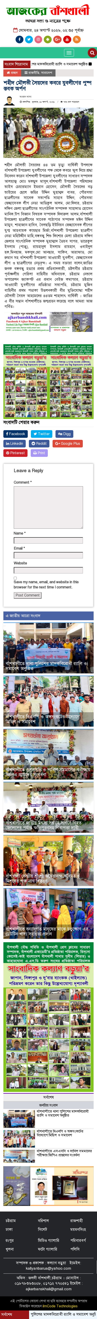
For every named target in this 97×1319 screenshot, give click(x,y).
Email (19, 548)
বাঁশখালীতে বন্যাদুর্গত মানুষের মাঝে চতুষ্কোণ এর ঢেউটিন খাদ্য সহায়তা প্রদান (47, 931)
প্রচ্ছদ (14, 73)
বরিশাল (43, 1220)
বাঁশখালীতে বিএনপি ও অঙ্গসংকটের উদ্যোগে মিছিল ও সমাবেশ (43, 719)
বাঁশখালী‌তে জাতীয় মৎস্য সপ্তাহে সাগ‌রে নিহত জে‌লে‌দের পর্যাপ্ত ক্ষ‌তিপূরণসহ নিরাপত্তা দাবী (43, 825)
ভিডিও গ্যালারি (48, 1240)
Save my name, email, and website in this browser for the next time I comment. (46, 584)
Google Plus (70, 443)
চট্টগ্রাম (11, 1220)
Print (41, 453)
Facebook (16, 434)
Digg (66, 434)
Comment (23, 482)
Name (20, 533)
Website (20, 563)
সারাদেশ (46, 73)
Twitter (43, 434)
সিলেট (42, 1229)
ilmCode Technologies (60, 1306)
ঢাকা (9, 1229)
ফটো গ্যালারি (47, 1249)
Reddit (41, 443)
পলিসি (75, 1249)
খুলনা (10, 1249)
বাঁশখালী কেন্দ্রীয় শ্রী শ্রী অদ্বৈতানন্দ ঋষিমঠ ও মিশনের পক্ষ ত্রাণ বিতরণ (43, 878)
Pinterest (17, 453)
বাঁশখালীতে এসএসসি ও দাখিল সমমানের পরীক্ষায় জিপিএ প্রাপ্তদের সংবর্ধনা (48, 772)
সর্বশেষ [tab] (48, 1097)
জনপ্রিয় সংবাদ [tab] (48, 1105)
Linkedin (16, 443)
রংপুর (10, 1240)
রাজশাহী (76, 1220)
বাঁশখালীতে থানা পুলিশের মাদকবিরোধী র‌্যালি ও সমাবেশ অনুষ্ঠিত (46, 666)
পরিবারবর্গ (78, 1240)
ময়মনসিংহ (78, 1229)
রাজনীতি (33, 73)
